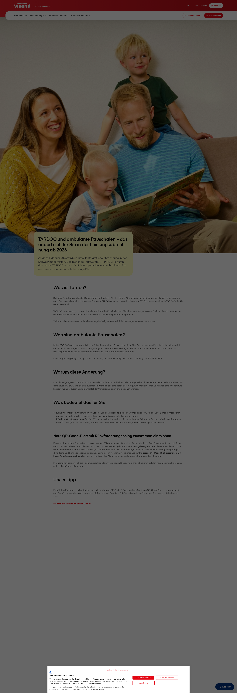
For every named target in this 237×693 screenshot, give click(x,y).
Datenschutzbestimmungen (117, 670)
